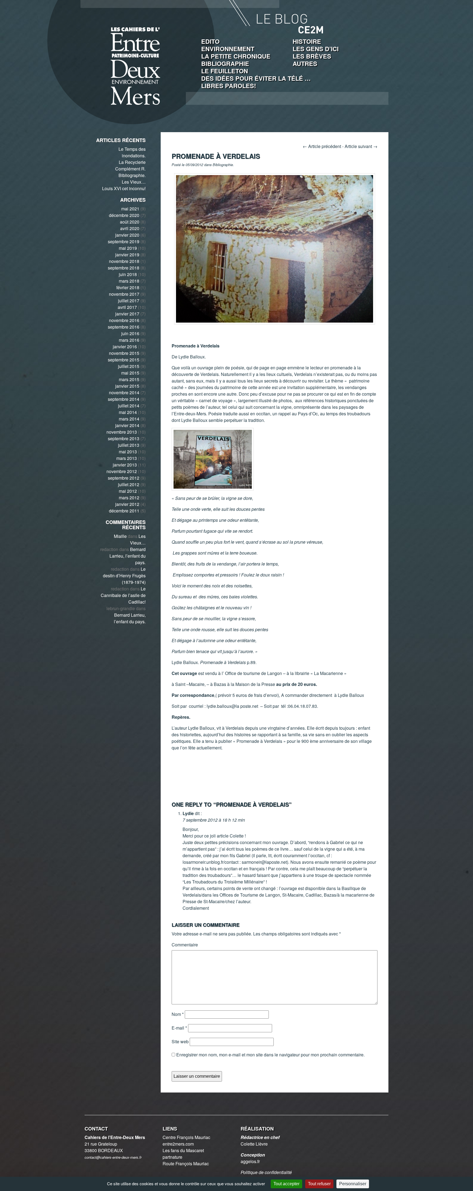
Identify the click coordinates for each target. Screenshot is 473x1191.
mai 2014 (128, 412)
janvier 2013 (125, 465)
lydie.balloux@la (223, 706)
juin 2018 (128, 274)
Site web (180, 1041)
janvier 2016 (125, 346)
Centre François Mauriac (186, 1137)
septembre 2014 (123, 399)
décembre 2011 (124, 511)
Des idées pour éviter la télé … (256, 78)
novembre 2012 (121, 471)
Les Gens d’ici (316, 48)
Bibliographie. (132, 175)
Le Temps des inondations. (132, 152)
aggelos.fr (250, 1161)
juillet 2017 (128, 300)
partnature (172, 1157)
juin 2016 (130, 333)
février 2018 (127, 287)
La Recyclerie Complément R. (130, 165)
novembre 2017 (124, 294)
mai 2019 (128, 248)
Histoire (307, 41)
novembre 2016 (124, 320)
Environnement (227, 48)
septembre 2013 (123, 438)
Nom (178, 1014)
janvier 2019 (127, 254)
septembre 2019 (123, 241)
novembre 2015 (124, 353)
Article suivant (361, 146)
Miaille (120, 536)
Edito (210, 41)
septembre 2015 (123, 360)
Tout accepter (286, 1183)
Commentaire (185, 944)
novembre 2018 (124, 261)
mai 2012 (128, 491)
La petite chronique (235, 56)
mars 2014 (129, 419)
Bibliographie (225, 63)
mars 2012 (129, 497)
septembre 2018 (123, 268)
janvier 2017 (127, 314)
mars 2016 (129, 340)
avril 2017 (127, 307)
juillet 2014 (128, 405)
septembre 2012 (123, 478)
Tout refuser (319, 1183)
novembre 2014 (124, 392)
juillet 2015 (128, 366)
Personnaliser (352, 1183)
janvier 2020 (127, 235)
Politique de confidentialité (266, 1172)
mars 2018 (129, 281)
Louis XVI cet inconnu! (124, 188)
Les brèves (312, 56)
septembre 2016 (123, 327)
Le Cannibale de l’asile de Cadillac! (123, 595)
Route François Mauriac (186, 1163)
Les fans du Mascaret (183, 1150)
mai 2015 (130, 373)
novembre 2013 (121, 432)
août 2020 (129, 222)
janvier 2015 (127, 386)
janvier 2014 (127, 425)
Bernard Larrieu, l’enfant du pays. (127, 556)
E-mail (179, 1028)
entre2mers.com (178, 1144)
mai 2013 (128, 451)
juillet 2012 (128, 484)
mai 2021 (130, 208)
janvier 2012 (127, 504)
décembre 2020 (124, 215)
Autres (305, 63)
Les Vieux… (134, 182)
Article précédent (322, 146)
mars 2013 (126, 458)
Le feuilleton (224, 70)
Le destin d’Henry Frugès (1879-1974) (124, 575)
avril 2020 (129, 228)
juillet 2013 (128, 445)
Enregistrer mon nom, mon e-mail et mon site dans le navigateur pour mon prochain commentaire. (270, 1054)
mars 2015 (129, 379)
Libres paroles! (228, 85)
